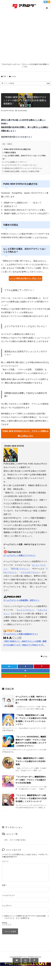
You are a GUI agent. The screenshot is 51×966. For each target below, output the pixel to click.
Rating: (4, 923)
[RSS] (48, 2)
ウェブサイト (7, 906)
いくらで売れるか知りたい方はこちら (25, 278)
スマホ (13, 76)
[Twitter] (45, 2)
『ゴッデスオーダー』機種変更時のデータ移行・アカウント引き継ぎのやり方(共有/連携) (31, 780)
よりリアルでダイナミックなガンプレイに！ (20, 165)
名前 (4, 885)
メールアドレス (8, 895)
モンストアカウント (25, 610)
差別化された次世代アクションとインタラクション (22, 168)
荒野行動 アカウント (20, 568)
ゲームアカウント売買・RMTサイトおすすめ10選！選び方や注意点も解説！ (31, 699)
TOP (4, 76)
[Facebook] (25, 666)
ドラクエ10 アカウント (30, 572)
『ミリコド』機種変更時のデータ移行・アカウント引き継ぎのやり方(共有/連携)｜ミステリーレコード (31, 798)
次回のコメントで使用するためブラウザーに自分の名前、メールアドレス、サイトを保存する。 (26, 917)
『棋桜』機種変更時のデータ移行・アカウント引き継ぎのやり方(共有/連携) (31, 761)
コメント (5, 861)
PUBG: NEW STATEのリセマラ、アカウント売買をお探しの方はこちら (25, 433)
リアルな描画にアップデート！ (15, 162)
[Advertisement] (25, 36)
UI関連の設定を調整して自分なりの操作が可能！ (21, 171)
